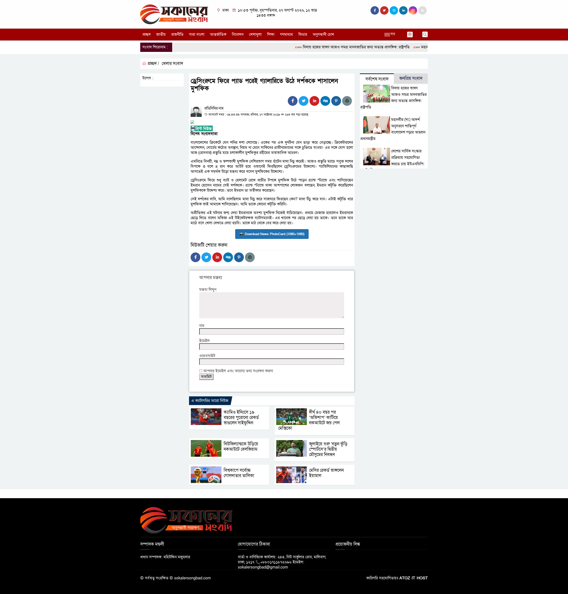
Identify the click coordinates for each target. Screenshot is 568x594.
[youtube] (413, 10)
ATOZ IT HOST (413, 578)
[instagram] (394, 10)
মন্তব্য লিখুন (207, 289)
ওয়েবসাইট (207, 355)
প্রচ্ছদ (146, 34)
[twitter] (384, 10)
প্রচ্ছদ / (152, 64)
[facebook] (375, 10)
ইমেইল (204, 340)
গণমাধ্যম (286, 34)
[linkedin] (403, 10)
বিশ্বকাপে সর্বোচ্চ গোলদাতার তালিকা (239, 473)
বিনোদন (237, 34)
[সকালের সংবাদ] (174, 14)
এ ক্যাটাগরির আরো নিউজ (209, 400)
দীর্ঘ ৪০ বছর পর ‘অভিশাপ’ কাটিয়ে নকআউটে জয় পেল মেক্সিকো (309, 420)
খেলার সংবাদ (172, 64)
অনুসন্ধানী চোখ (323, 34)
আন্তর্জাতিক (218, 34)
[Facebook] (293, 101)
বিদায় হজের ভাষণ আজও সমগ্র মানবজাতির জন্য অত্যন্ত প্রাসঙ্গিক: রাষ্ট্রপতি (343, 47)
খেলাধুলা (255, 34)
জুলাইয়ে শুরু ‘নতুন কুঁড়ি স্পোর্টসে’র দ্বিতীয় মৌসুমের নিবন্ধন (328, 449)
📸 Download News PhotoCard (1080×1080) (271, 234)
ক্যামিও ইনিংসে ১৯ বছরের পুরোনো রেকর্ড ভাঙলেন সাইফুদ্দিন (241, 417)
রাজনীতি (177, 34)
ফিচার (302, 34)
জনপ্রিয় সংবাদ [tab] (410, 78)
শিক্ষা (270, 34)
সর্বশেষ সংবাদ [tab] (377, 79)
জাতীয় (161, 34)
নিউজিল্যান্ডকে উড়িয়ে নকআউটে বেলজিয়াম (241, 446)
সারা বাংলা (196, 34)
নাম (201, 325)
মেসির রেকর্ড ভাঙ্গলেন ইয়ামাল (326, 473)
